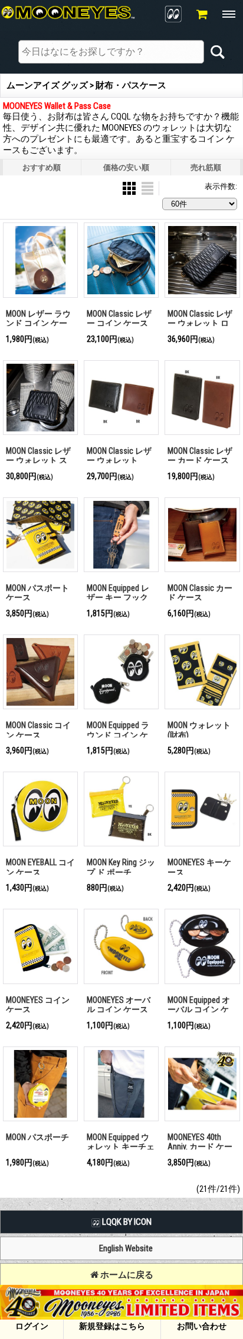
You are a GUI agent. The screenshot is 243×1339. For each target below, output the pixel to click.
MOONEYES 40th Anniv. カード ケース (200, 1146)
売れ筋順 (206, 167)
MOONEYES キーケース (199, 867)
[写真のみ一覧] (130, 188)
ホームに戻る (125, 1275)
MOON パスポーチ (37, 1137)
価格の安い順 (126, 167)
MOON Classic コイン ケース (38, 730)
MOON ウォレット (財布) (199, 730)
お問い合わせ (201, 1326)
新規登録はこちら (112, 1326)
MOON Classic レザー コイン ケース (119, 318)
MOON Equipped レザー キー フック (118, 593)
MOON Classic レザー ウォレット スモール (38, 460)
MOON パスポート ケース (37, 593)
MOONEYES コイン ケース (38, 1005)
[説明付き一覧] (147, 188)
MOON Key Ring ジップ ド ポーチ (121, 867)
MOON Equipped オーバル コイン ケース (199, 1009)
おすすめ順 (41, 167)
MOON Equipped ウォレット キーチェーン (121, 1146)
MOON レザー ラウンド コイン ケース (38, 323)
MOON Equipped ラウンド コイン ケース (118, 734)
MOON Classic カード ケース (200, 593)
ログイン (31, 1326)
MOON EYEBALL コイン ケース (40, 867)
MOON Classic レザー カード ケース (200, 456)
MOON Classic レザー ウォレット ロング (200, 323)
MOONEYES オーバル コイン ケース (118, 1005)
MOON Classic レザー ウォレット (119, 456)
